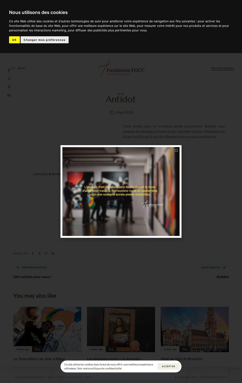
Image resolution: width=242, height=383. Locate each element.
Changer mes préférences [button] (45, 39)
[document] (121, 191)
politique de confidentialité (106, 368)
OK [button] (14, 39)
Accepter (168, 366)
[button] (176, 150)
